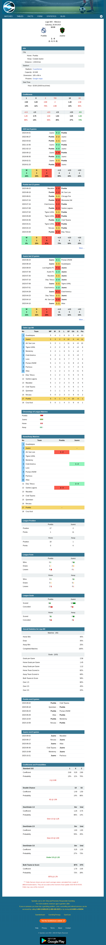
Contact (68, 928)
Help (36, 928)
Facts (30, 16)
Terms (52, 928)
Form (39, 16)
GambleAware (40, 915)
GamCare (67, 915)
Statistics (51, 16)
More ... (81, 248)
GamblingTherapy (54, 915)
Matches (8, 16)
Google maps (38, 79)
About (60, 928)
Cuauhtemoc (37, 69)
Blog (63, 16)
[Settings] (101, 16)
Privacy (44, 928)
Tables (20, 16)
